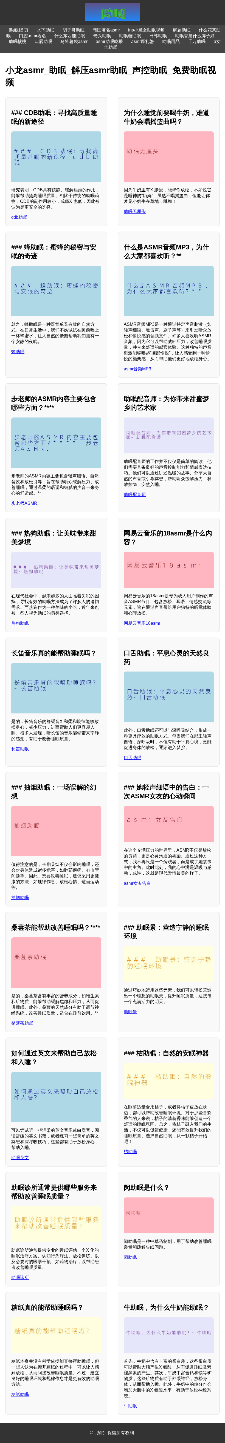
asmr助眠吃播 (109, 41)
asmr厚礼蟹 (142, 41)
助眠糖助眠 (130, 35)
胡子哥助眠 (74, 30)
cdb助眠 (19, 217)
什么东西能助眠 (69, 35)
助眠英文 (20, 1157)
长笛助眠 (20, 749)
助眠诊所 (20, 1277)
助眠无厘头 (135, 211)
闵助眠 (130, 1257)
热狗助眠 (20, 623)
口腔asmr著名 (32, 35)
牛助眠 (130, 1406)
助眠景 (130, 1011)
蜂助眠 (17, 351)
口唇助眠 (43, 41)
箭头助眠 (102, 35)
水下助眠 (45, 30)
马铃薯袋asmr (74, 41)
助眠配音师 (135, 494)
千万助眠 (197, 41)
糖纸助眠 (20, 1394)
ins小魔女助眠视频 (146, 30)
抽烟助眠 (20, 897)
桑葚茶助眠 (22, 1023)
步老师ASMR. (24, 503)
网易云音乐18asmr (142, 623)
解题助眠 (181, 30)
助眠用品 (171, 41)
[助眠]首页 (19, 30)
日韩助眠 (158, 35)
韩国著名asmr (106, 30)
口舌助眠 (132, 757)
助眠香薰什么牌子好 (195, 35)
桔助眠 (130, 1151)
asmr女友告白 (137, 883)
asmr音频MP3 (137, 369)
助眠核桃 (17, 41)
